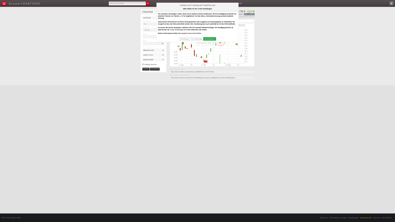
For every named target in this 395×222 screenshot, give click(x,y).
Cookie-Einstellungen (177, 30)
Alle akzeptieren (209, 39)
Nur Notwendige (196, 39)
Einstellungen (184, 39)
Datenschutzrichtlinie (194, 33)
